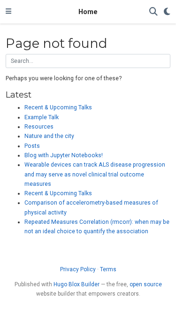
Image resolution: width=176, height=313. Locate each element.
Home (88, 12)
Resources (39, 126)
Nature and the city (49, 136)
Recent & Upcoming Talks (58, 107)
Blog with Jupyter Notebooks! (63, 155)
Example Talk (41, 117)
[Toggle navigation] (8, 11)
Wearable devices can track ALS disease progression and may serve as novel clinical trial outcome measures (94, 174)
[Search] (153, 12)
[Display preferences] (167, 12)
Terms (108, 269)
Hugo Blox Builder (76, 284)
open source (146, 284)
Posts (32, 146)
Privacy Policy (78, 269)
